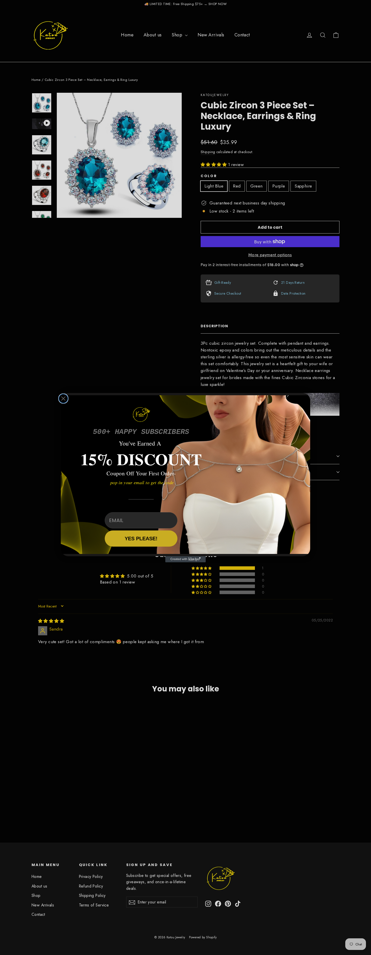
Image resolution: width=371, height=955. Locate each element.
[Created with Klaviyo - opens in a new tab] (185, 559)
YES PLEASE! (141, 538)
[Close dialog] (63, 398)
